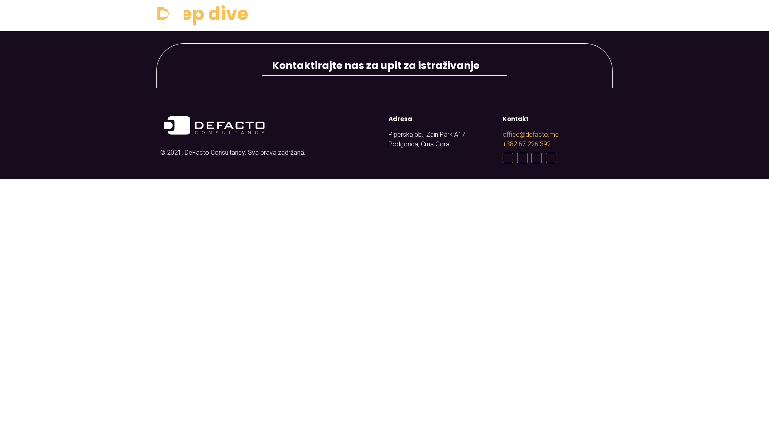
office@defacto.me (531, 134)
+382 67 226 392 (527, 144)
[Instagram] (536, 158)
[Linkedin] (551, 158)
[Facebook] (508, 158)
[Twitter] (522, 158)
